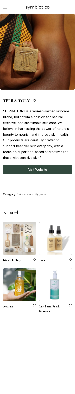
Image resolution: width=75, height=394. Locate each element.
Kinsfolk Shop (12, 260)
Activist (8, 306)
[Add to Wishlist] (35, 100)
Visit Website (37, 170)
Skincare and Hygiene (31, 194)
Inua (42, 260)
